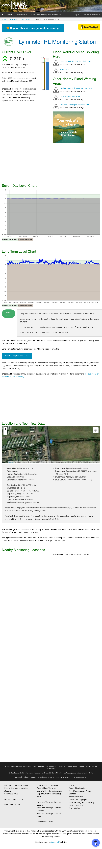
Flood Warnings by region (47, 785)
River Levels (20, 14)
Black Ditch (64, 69)
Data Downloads (76, 805)
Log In (77, 14)
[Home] (2, 15)
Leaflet (10, 462)
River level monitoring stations (16, 785)
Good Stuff (54, 842)
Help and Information (90, 14)
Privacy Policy (74, 808)
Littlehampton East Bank (70, 96)
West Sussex (26, 19)
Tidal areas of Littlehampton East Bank (76, 88)
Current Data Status (45, 822)
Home (4, 19)
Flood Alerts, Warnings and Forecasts (44, 14)
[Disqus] (51, 660)
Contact (72, 794)
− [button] (5, 432)
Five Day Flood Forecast (14, 799)
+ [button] (5, 429)
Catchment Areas (11, 794)
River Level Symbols (12, 804)
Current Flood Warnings (46, 788)
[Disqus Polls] (51, 594)
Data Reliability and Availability (81, 802)
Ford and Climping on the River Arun (74, 104)
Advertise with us (76, 796)
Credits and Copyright (78, 799)
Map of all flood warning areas (49, 791)
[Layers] (96, 430)
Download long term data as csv (16, 356)
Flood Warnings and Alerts (80, 791)
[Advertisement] (51, 162)
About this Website (77, 788)
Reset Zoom (8, 313)
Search (9, 14)
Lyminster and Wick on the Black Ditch (75, 61)
